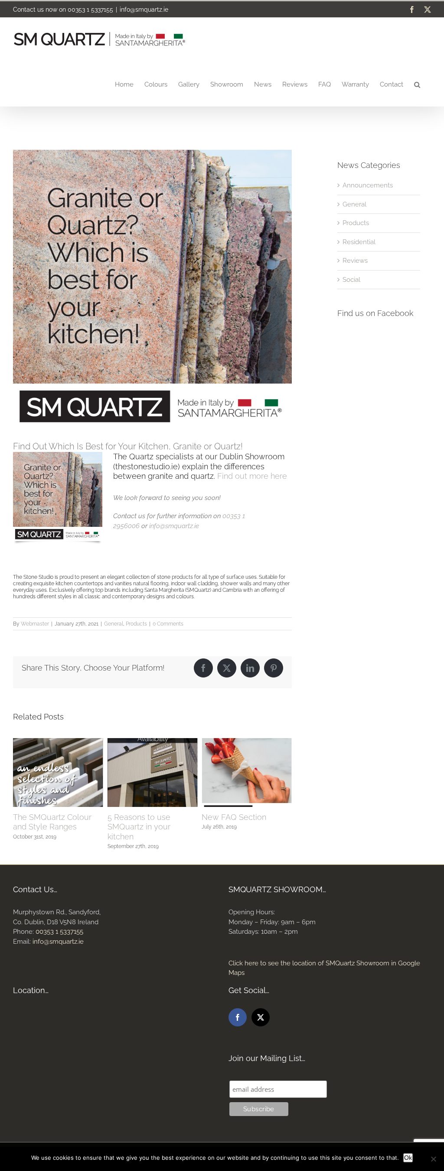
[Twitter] (260, 1017)
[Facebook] (238, 1017)
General (113, 624)
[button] (417, 84)
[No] (433, 1159)
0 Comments (168, 624)
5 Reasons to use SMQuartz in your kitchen (44, 827)
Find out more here (252, 476)
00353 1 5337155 (90, 9)
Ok (408, 1157)
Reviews (355, 261)
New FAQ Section (140, 817)
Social (351, 280)
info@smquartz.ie (144, 9)
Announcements (368, 185)
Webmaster (35, 624)
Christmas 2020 (229, 817)
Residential (359, 242)
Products (136, 624)
